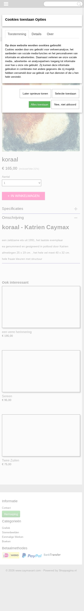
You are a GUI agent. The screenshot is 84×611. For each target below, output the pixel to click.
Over (50, 34)
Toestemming (17, 34)
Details (36, 34)
